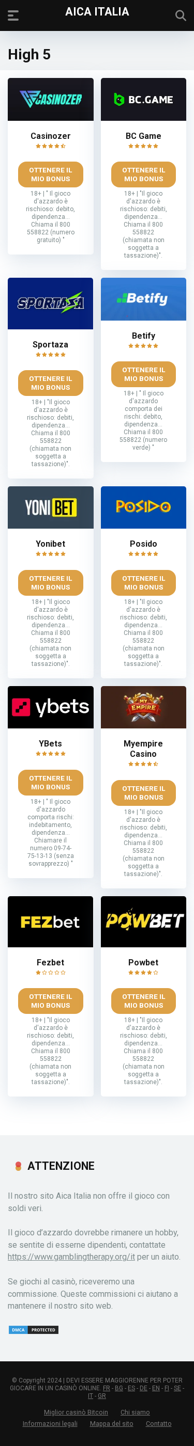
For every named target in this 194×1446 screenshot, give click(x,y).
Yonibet (50, 544)
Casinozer (51, 136)
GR (102, 1396)
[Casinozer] (51, 118)
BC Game (143, 136)
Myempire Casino (143, 749)
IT (90, 1396)
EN (156, 1388)
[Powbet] (143, 944)
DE (143, 1388)
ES (131, 1388)
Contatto (159, 1423)
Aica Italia (97, 11)
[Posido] (144, 526)
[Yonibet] (51, 526)
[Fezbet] (50, 944)
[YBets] (51, 725)
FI (167, 1388)
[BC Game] (144, 118)
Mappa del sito (111, 1423)
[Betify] (144, 318)
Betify (143, 336)
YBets (50, 744)
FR (106, 1388)
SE (177, 1388)
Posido (143, 544)
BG (119, 1388)
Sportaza (50, 344)
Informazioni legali (50, 1423)
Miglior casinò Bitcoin (76, 1412)
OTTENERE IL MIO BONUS (50, 174)
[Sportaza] (50, 326)
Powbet (143, 962)
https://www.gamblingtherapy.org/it (71, 1257)
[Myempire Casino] (144, 725)
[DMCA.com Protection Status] (33, 1332)
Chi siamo (135, 1412)
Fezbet (50, 962)
